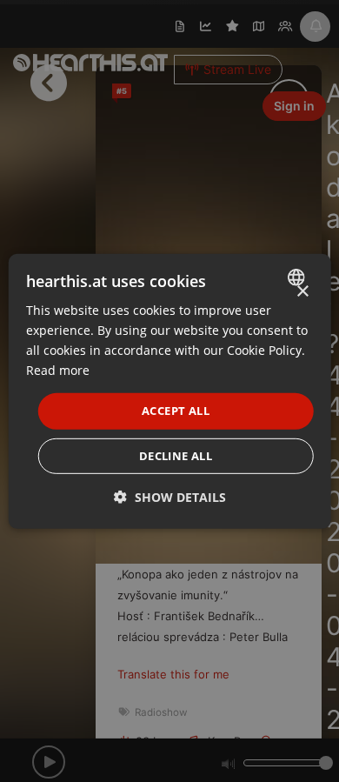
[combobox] (298, 276)
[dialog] (170, 390)
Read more (58, 370)
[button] (170, 497)
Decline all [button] (175, 456)
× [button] (302, 290)
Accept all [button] (175, 410)
